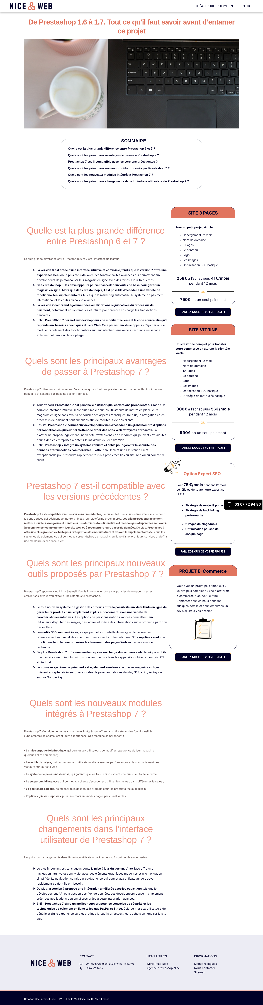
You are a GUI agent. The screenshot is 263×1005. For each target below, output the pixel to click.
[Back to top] (254, 996)
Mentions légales (205, 963)
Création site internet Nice (216, 6)
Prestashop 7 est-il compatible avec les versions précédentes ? (113, 161)
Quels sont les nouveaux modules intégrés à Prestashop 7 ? (110, 174)
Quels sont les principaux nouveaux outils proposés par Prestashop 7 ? (119, 168)
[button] (200, 144)
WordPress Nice (157, 963)
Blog (246, 6)
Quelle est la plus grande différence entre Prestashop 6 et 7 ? (111, 148)
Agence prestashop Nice (163, 968)
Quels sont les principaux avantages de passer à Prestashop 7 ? (113, 155)
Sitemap (199, 972)
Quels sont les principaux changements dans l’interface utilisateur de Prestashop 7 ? (128, 181)
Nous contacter (204, 968)
